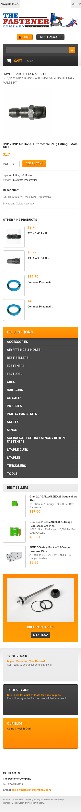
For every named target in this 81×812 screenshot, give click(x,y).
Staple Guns (17, 450)
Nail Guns (15, 390)
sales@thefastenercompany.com (31, 789)
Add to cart (34, 163)
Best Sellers (18, 358)
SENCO (12, 430)
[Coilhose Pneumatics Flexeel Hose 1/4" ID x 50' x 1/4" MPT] (14, 310)
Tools (12, 474)
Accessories (17, 342)
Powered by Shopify (34, 803)
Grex (11, 382)
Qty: (5, 163)
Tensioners (16, 466)
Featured (15, 374)
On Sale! (14, 398)
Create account (50, 37)
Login (26, 37)
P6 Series (14, 406)
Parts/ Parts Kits (22, 414)
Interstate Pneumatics (25, 179)
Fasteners (15, 366)
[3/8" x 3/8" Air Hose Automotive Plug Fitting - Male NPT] (27, 89)
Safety (13, 422)
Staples (14, 458)
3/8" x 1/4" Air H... (38, 233)
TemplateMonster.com (13, 803)
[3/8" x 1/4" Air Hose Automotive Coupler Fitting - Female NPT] (14, 261)
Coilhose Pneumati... (40, 282)
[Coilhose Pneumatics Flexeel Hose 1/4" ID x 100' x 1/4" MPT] (14, 285)
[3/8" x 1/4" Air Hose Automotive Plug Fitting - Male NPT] (14, 236)
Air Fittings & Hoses (31, 74)
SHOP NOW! (40, 634)
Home (7, 74)
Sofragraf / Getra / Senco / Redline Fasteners (36, 440)
